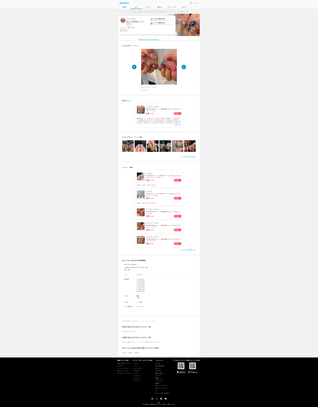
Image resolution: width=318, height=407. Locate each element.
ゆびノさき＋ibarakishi (148, 11)
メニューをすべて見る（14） (188, 250)
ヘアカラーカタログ (137, 368)
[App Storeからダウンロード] (181, 372)
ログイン (196, 3)
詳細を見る (178, 124)
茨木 (135, 11)
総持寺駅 (130, 352)
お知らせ (157, 368)
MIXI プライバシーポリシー (161, 388)
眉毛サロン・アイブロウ (122, 370)
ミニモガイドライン (159, 380)
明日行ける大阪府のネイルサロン (129, 342)
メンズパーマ (136, 373)
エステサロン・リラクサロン (123, 373)
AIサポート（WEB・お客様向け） (162, 393)
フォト (174, 11)
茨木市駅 (139, 11)
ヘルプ (156, 390)
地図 (146, 267)
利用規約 (157, 383)
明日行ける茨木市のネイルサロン (129, 331)
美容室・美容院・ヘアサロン (123, 363)
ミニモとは (157, 363)
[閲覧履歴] (191, 3)
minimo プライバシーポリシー (162, 385)
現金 (138, 296)
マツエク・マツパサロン (122, 368)
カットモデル (136, 380)
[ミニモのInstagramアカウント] (152, 399)
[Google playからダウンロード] (193, 372)
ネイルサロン (126, 11)
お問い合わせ (140, 306)
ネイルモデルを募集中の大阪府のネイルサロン (149, 342)
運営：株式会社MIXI (159, 365)
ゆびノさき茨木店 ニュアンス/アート (163, 11)
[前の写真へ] (134, 67)
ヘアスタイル (136, 363)
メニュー (169, 38)
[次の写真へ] (184, 67)
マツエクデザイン (137, 378)
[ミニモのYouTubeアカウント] (166, 399)
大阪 (131, 11)
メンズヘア (135, 365)
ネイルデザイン (146, 90)
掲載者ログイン (158, 378)
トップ (119, 11)
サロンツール (158, 375)
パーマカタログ (136, 370)
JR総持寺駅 (136, 352)
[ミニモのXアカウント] (157, 399)
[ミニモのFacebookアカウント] (161, 399)
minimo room (158, 370)
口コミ (189, 38)
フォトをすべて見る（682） (188, 157)
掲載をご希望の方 (159, 373)
